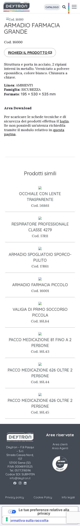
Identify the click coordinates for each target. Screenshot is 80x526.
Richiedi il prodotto (28, 52)
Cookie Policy (43, 497)
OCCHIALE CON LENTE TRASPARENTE (40, 199)
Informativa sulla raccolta (26, 520)
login (64, 121)
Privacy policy (14, 497)
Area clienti (60, 444)
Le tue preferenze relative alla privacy (44, 511)
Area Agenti (60, 448)
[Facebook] (15, 483)
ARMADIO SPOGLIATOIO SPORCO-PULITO (40, 260)
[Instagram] (20, 483)
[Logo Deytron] (16, 7)
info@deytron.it (20, 478)
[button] (74, 6)
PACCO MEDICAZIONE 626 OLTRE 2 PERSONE (40, 376)
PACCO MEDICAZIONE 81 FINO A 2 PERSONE (40, 345)
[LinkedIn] (25, 483)
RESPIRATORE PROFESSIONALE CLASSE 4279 (40, 230)
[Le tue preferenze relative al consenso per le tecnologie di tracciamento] (6, 519)
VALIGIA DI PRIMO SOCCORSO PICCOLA (40, 315)
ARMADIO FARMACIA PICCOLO (40, 287)
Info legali (68, 497)
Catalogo (52, 7)
